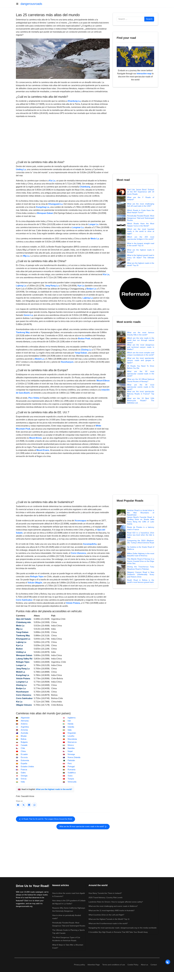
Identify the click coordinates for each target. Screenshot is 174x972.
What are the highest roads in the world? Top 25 (140, 264)
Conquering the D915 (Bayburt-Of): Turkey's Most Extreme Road (140, 541)
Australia (24, 733)
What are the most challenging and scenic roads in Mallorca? (113, 906)
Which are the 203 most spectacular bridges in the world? (140, 238)
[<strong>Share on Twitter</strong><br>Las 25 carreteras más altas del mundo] (23, 805)
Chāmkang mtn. (23, 622)
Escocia (24, 757)
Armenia (24, 730)
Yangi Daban (81, 353)
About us (144, 965)
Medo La (95, 239)
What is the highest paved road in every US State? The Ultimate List (140, 257)
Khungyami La (55, 204)
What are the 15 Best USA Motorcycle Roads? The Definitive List (140, 400)
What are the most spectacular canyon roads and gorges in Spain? (140, 360)
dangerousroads (31, 3)
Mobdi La (39, 359)
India (23, 782)
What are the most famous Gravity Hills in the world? (140, 333)
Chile (23, 748)
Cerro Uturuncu (78, 553)
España (24, 763)
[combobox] (130, 19)
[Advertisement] (63, 139)
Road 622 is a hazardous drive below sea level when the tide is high (140, 535)
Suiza (70, 776)
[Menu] (18, 4)
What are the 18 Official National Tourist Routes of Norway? (140, 380)
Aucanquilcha (90, 544)
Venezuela (72, 782)
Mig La (26, 256)
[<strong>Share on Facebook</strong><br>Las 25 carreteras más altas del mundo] (18, 805)
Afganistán (25, 718)
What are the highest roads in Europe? (140, 251)
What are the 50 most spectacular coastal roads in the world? (140, 373)
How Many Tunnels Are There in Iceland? (105, 893)
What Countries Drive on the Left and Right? (106, 915)
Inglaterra (71, 718)
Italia (69, 730)
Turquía (71, 779)
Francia (24, 770)
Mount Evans (42, 450)
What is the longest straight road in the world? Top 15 (140, 244)
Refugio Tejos (37, 576)
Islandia (71, 727)
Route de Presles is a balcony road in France (140, 528)
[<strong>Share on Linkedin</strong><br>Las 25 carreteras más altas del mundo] (29, 805)
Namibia (71, 748)
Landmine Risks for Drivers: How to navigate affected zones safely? (116, 902)
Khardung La (74, 101)
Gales (23, 773)
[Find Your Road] (135, 56)
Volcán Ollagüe (35, 583)
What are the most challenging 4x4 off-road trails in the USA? (140, 205)
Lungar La (93, 224)
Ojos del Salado (23, 619)
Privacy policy (79, 965)
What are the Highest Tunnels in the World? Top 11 (109, 919)
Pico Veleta (33, 398)
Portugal (71, 767)
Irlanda (70, 724)
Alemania (25, 721)
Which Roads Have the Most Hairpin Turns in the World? (140, 224)
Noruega (71, 754)
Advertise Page (94, 965)
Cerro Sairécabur (24, 600)
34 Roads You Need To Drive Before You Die (140, 367)
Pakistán (71, 760)
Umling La (21, 169)
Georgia (24, 776)
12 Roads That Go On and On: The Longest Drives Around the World (46, 819)
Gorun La (28, 315)
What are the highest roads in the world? (54, 789)
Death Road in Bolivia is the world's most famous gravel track (140, 581)
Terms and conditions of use (113, 965)
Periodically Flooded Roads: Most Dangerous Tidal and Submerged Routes (140, 218)
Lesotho (71, 736)
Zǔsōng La (86, 350)
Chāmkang (85, 187)
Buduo (19, 649)
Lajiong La (21, 286)
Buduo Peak (84, 338)
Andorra (24, 724)
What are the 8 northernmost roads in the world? (108, 923)
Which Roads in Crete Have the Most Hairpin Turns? (140, 211)
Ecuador (24, 754)
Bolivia (23, 739)
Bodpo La (91, 289)
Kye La (81, 286)
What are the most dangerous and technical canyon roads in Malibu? (140, 347)
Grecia (23, 779)
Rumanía (71, 770)
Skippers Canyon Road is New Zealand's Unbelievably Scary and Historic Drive (140, 574)
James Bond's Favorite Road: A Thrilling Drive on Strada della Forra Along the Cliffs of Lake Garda (140, 520)
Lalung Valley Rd (24, 659)
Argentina (25, 727)
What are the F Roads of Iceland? (140, 198)
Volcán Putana (73, 603)
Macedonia (72, 739)
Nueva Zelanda (74, 757)
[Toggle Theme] (167, 962)
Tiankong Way (23, 332)
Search (149, 19)
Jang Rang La (52, 286)
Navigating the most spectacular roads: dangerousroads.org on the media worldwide (123, 928)
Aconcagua (80, 521)
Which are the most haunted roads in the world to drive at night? (140, 231)
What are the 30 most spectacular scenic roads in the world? (82, 826)
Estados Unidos (27, 767)
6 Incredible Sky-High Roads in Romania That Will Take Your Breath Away (118, 932)
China (23, 751)
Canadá (24, 745)
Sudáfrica (72, 773)
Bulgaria (24, 742)
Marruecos (72, 742)
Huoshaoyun (67, 362)
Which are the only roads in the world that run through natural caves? (140, 340)
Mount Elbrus (103, 381)
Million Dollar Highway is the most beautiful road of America (140, 554)
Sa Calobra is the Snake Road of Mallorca (140, 548)
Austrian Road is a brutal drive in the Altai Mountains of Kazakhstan (140, 512)
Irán (69, 721)
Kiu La (52, 181)
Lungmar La (78, 227)
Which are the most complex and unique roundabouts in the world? (140, 354)
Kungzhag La (42, 207)
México (71, 745)
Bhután (24, 736)
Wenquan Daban (45, 213)
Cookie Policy (133, 965)
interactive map (144, 73)
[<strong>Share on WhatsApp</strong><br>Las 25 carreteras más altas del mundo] (34, 805)
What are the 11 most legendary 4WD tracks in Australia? (112, 910)
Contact (154, 965)
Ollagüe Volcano (24, 705)
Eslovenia (25, 760)
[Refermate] (135, 294)
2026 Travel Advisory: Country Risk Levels (105, 897)
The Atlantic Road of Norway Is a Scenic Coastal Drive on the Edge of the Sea (140, 561)
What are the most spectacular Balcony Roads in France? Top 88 (140, 393)
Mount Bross (35, 438)
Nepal (70, 751)
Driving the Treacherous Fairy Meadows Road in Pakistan (140, 568)
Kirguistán (72, 733)
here (30, 901)
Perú (70, 763)
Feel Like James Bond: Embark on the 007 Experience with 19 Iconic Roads (140, 192)
